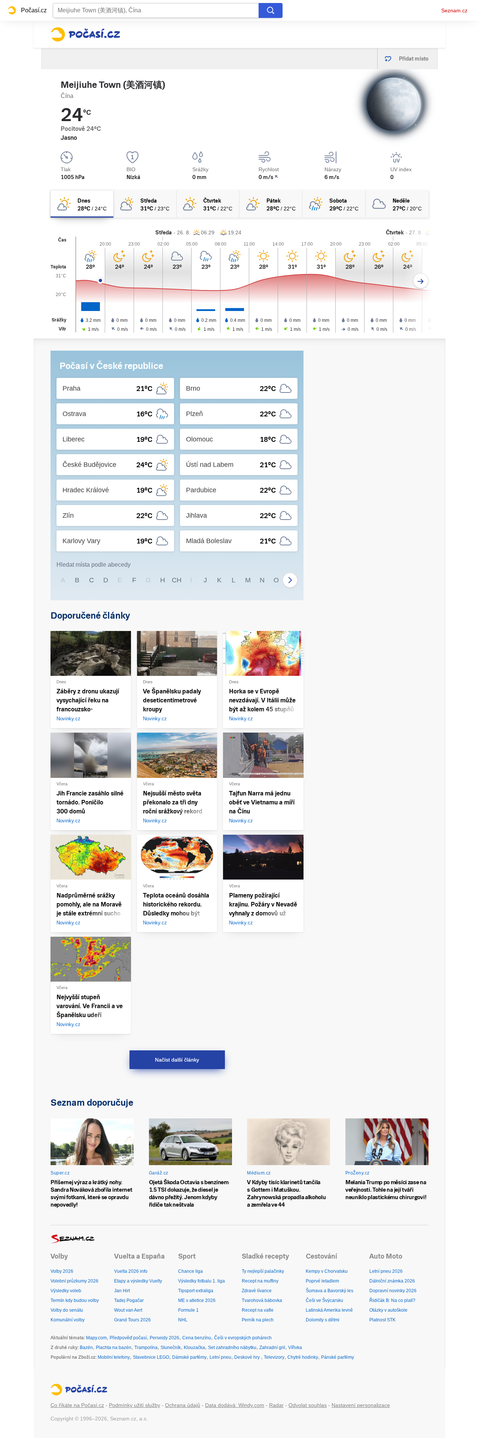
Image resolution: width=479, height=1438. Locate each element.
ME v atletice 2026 (197, 1300)
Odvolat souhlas (308, 1405)
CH (176, 580)
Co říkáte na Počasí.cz (77, 1405)
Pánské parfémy (337, 1357)
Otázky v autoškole (388, 1310)
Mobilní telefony (114, 1357)
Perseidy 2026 (164, 1337)
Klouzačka (194, 1347)
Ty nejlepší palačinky (263, 1271)
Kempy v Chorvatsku (327, 1271)
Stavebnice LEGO (151, 1357)
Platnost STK (382, 1319)
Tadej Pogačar (129, 1300)
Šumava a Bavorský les (329, 1290)
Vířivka (295, 1347)
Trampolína (146, 1347)
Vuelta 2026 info (130, 1271)
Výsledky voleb (66, 1290)
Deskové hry (247, 1357)
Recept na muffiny (260, 1281)
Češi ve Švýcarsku (324, 1300)
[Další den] (420, 281)
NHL (182, 1319)
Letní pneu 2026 (386, 1271)
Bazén (86, 1347)
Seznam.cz (454, 10)
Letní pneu (220, 1357)
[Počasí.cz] (85, 34)
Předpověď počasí (128, 1337)
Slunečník (171, 1347)
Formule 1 (188, 1310)
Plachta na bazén (113, 1347)
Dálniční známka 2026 (392, 1281)
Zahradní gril (272, 1347)
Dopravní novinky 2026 (393, 1290)
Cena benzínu (196, 1337)
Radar (276, 1405)
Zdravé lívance (257, 1290)
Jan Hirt (122, 1290)
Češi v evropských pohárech (243, 1337)
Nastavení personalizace (361, 1405)
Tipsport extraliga (195, 1290)
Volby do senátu (67, 1310)
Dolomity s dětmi (322, 1319)
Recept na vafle (258, 1310)
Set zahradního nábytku (232, 1347)
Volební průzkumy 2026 (74, 1281)
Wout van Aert (128, 1310)
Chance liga (190, 1271)
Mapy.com (96, 1337)
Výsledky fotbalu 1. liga (201, 1281)
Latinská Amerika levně (329, 1310)
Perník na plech (258, 1319)
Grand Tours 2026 (132, 1319)
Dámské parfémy (189, 1357)
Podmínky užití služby (134, 1405)
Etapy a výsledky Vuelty (138, 1281)
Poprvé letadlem (322, 1281)
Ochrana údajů (182, 1405)
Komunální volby (68, 1319)
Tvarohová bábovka (262, 1300)
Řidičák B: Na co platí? (392, 1300)
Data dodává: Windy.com (234, 1405)
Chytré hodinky (302, 1357)
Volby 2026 (62, 1271)
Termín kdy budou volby (75, 1300)
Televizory (274, 1357)
